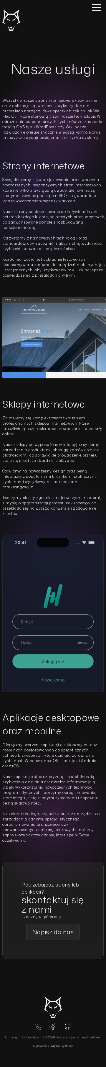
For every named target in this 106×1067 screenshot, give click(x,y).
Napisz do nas (53, 932)
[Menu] (96, 7)
